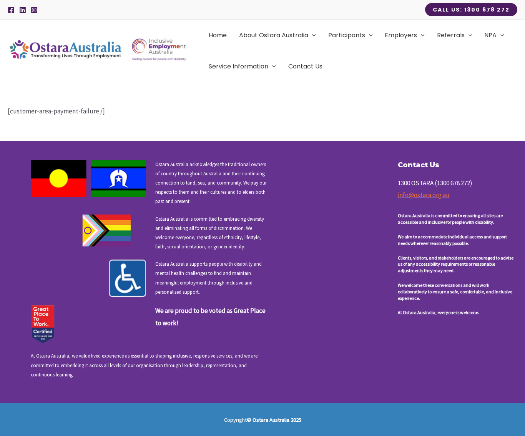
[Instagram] (34, 10)
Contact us (305, 66)
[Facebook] (11, 10)
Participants (346, 35)
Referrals (451, 35)
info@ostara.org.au (424, 195)
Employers (401, 35)
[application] (312, 35)
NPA (490, 35)
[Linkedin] (22, 10)
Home (218, 35)
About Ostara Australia (273, 35)
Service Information (238, 66)
